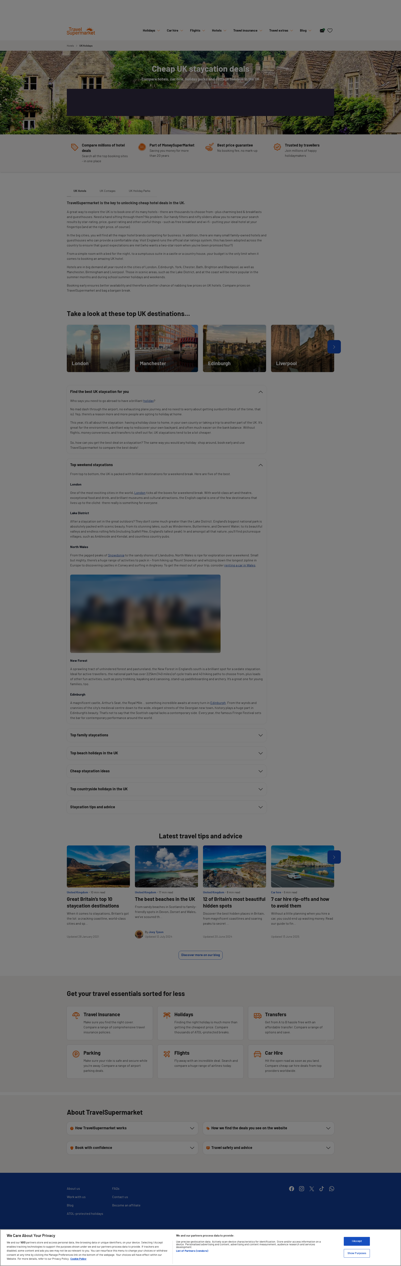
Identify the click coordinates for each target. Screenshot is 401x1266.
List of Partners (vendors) (192, 1251)
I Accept (357, 1241)
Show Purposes (357, 1253)
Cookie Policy (78, 1259)
